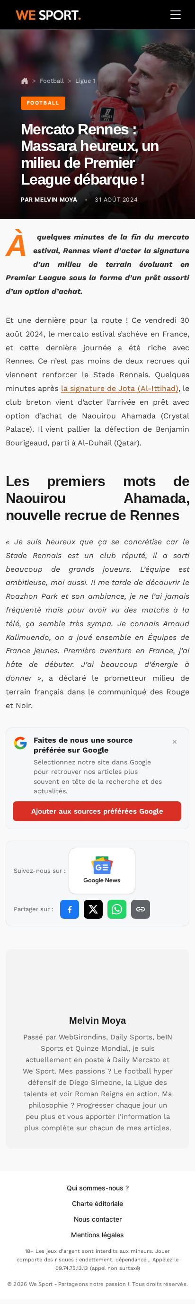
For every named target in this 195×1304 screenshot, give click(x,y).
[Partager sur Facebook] (69, 909)
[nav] (24, 80)
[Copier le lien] (140, 909)
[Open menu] (175, 15)
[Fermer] (174, 742)
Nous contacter (98, 1219)
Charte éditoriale (97, 1203)
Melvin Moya (97, 1020)
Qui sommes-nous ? (98, 1188)
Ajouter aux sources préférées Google (97, 811)
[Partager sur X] (93, 909)
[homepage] (48, 14)
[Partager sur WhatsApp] (116, 909)
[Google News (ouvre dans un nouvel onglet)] (102, 871)
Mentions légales (97, 1235)
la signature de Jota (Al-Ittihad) (119, 388)
